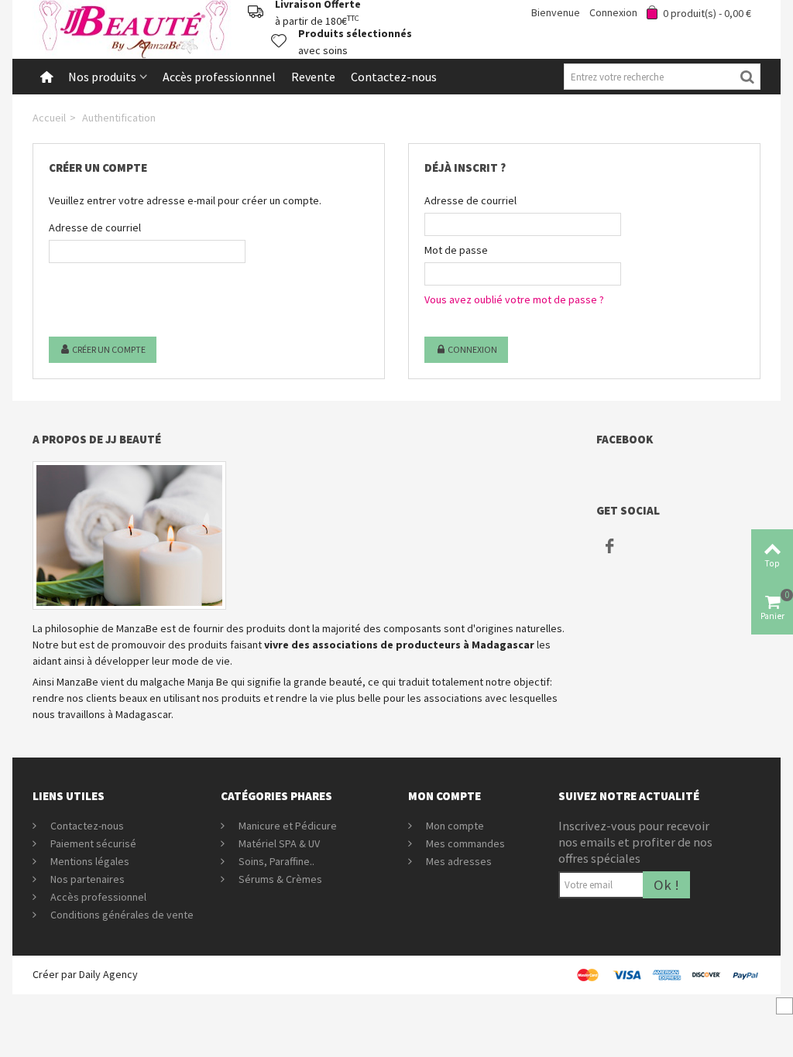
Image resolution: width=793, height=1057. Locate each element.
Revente (313, 76)
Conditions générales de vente (121, 915)
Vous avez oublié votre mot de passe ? (514, 299)
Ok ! (666, 885)
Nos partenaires (86, 879)
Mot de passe (456, 250)
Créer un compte (108, 349)
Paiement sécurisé (92, 843)
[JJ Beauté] (133, 28)
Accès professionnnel (219, 76)
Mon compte (454, 826)
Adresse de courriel (95, 227)
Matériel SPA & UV (278, 843)
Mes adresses (458, 861)
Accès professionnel (97, 897)
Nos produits (102, 76)
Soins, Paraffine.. (275, 861)
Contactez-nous (394, 76)
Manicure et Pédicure (286, 826)
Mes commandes (464, 843)
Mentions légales (88, 861)
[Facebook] (609, 545)
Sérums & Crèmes (279, 879)
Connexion (471, 349)
